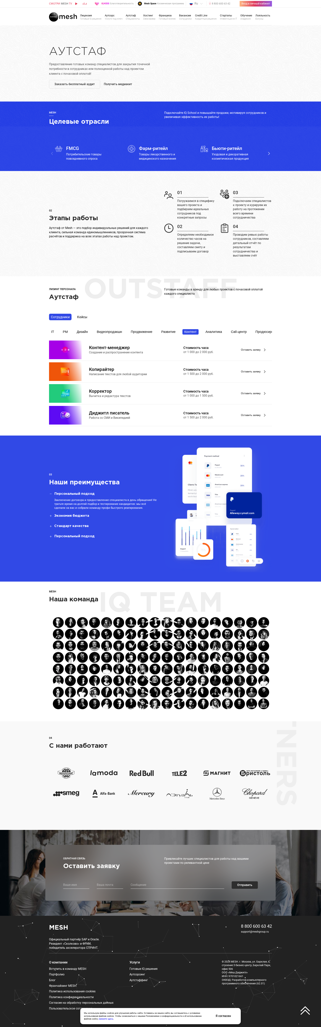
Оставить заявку (251, 349)
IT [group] (52, 332)
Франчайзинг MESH (62, 986)
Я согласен (223, 1016)
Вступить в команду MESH (67, 969)
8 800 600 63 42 (256, 926)
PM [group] (65, 332)
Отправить (244, 885)
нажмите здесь (106, 1019)
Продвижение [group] (141, 332)
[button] (269, 153)
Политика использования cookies (72, 991)
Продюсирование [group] (269, 332)
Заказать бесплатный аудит (74, 84)
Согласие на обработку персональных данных (81, 1002)
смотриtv (60, 3)
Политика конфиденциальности (71, 997)
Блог (52, 980)
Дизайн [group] (82, 332)
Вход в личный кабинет (255, 3)
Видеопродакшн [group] (109, 332)
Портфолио (56, 974)
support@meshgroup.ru (255, 931)
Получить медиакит (118, 84)
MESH (58, 928)
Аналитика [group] (213, 332)
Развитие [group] (168, 332)
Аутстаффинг (138, 980)
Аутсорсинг (137, 974)
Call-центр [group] (239, 332)
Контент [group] (190, 332)
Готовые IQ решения (143, 969)
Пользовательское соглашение (70, 1008)
